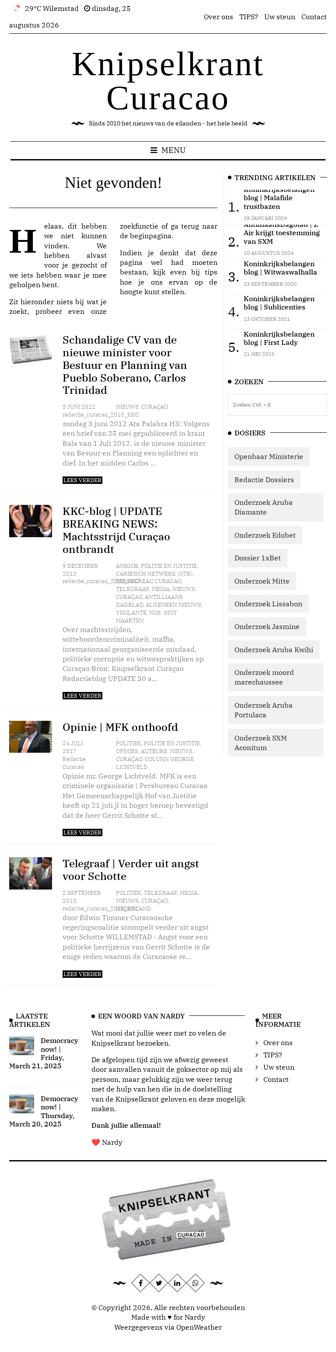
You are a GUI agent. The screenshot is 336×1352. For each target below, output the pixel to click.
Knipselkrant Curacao (168, 81)
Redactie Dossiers (264, 479)
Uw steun (279, 16)
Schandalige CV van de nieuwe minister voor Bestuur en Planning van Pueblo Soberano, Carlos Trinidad (125, 365)
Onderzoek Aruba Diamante (263, 507)
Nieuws (127, 406)
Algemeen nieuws (173, 604)
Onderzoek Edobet (265, 535)
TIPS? (248, 16)
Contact (314, 16)
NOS (155, 612)
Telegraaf (132, 589)
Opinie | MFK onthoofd (120, 727)
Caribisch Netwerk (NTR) (154, 573)
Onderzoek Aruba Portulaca (263, 710)
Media (161, 589)
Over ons (218, 16)
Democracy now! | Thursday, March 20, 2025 (43, 1111)
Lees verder (82, 480)
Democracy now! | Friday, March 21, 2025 (43, 1053)
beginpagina (151, 235)
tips (211, 272)
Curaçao (154, 406)
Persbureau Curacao (148, 581)
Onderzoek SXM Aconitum (260, 742)
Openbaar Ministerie (268, 456)
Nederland (133, 908)
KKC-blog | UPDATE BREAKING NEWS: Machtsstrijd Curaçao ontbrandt (116, 530)
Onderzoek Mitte (262, 581)
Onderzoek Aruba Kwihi (273, 649)
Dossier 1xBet (257, 557)
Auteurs (154, 751)
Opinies (127, 751)
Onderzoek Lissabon (268, 603)
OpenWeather (199, 1327)
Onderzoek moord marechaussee (264, 677)
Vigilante (131, 612)
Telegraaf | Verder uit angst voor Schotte (131, 869)
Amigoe (127, 566)
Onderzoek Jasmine (267, 626)
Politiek (128, 743)
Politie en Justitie (169, 566)
